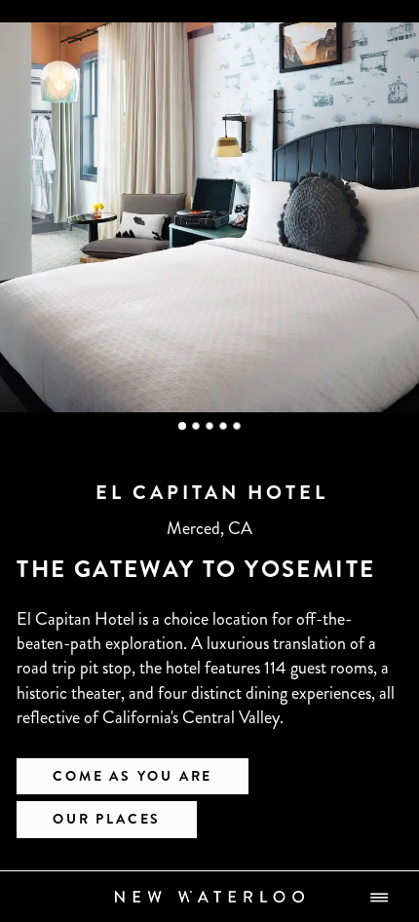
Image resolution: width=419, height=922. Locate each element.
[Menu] (379, 897)
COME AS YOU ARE (132, 776)
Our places (107, 818)
